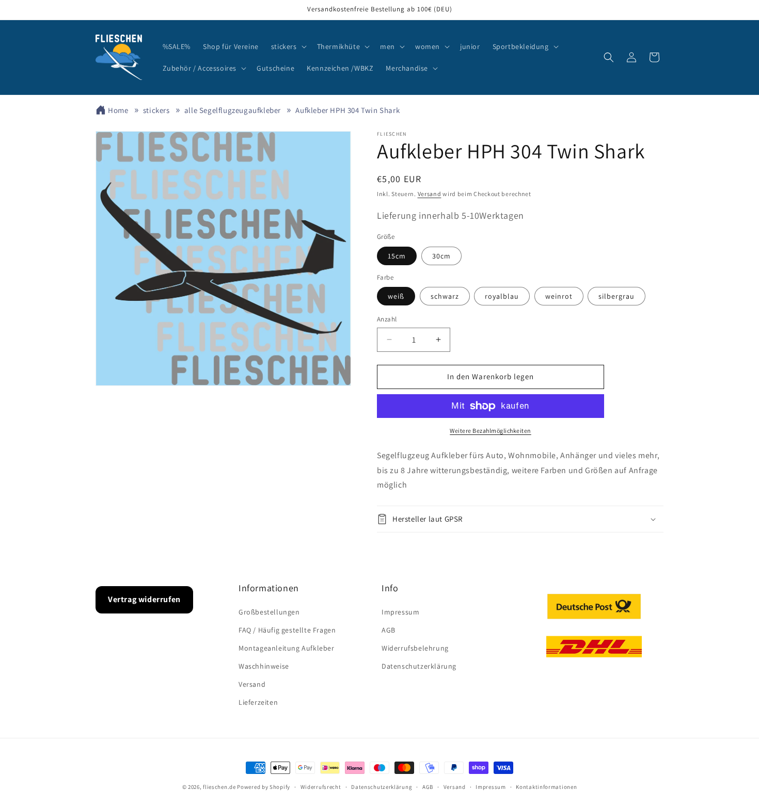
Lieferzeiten (258, 702)
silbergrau (616, 296)
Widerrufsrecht (321, 786)
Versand (429, 194)
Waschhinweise (264, 666)
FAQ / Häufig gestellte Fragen (287, 630)
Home (118, 110)
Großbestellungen (269, 611)
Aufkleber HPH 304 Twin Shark (347, 110)
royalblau (502, 296)
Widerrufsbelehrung (415, 648)
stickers (156, 110)
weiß (396, 296)
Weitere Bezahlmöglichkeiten (490, 430)
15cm (397, 256)
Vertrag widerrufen (144, 599)
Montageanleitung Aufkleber (287, 648)
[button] (288, 46)
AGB (389, 630)
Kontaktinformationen (546, 786)
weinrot (559, 296)
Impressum (400, 611)
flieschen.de (219, 786)
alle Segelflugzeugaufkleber (232, 110)
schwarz (445, 296)
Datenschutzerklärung (419, 666)
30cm (441, 256)
